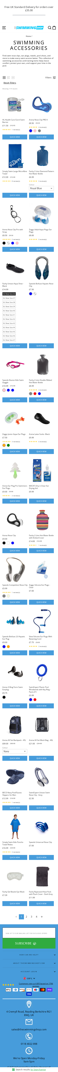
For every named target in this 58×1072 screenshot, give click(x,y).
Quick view (15, 137)
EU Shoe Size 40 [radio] (9, 311)
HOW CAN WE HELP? (29, 955)
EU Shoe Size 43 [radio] (9, 323)
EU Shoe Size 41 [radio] (9, 315)
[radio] (30, 130)
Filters (48, 77)
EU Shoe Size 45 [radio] (9, 332)
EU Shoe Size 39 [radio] (9, 306)
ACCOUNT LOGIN (29, 972)
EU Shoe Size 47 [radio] (9, 340)
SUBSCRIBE (23, 943)
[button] (4, 77)
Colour (31, 185)
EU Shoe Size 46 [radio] (9, 336)
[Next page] (41, 916)
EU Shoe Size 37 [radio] (9, 298)
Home (28, 36)
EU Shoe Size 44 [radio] (9, 327)
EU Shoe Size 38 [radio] (9, 302)
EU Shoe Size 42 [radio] (9, 319)
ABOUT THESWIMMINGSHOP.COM (29, 963)
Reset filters (10, 82)
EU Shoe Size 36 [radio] (9, 294)
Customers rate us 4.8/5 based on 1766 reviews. (36, 984)
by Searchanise (38, 1069)
